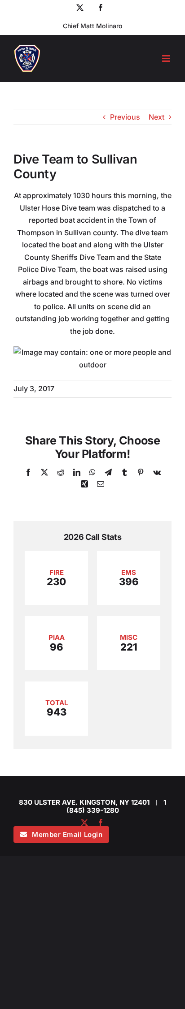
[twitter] (84, 822)
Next (156, 116)
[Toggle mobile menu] (167, 58)
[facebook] (100, 822)
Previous (125, 116)
